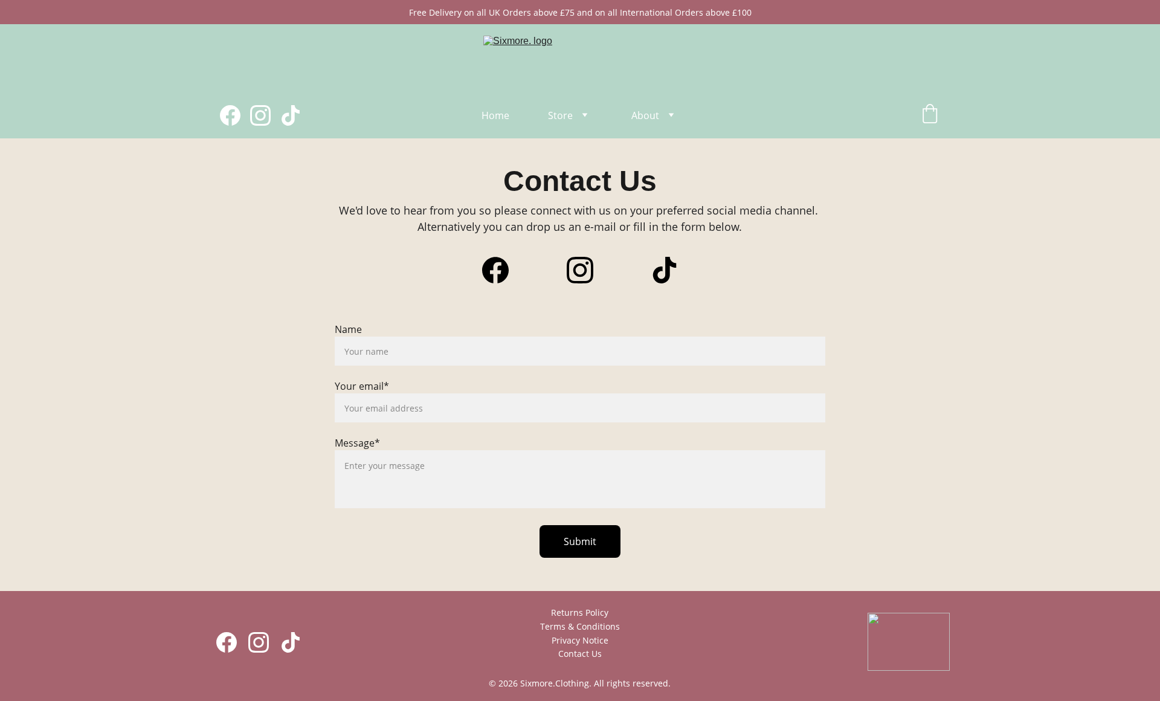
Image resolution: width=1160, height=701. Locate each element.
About (645, 115)
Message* (357, 443)
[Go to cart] (930, 115)
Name (348, 329)
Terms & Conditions (580, 626)
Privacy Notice (580, 640)
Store (560, 115)
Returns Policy (579, 612)
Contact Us (580, 653)
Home (495, 115)
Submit (580, 541)
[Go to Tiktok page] (290, 115)
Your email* (362, 386)
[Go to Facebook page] (235, 115)
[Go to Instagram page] (265, 115)
